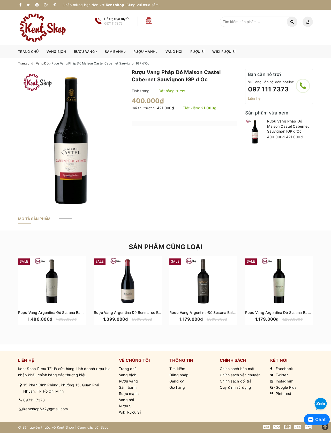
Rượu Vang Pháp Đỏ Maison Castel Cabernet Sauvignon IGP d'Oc (288, 126)
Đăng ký (176, 381)
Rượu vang (85, 51)
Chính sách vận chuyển (240, 375)
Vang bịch (56, 51)
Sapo (105, 427)
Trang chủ (28, 51)
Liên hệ (254, 98)
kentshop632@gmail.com (45, 409)
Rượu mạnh (144, 51)
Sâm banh (114, 51)
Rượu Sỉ (197, 51)
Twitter (281, 375)
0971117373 (34, 400)
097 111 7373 (268, 89)
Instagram (284, 381)
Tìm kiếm (177, 368)
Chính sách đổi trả (236, 381)
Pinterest (283, 393)
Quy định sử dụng (235, 387)
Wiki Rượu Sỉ (224, 51)
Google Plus (285, 387)
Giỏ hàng (177, 387)
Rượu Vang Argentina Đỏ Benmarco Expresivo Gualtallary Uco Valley (153, 312)
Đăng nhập (179, 375)
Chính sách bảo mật (237, 368)
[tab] (34, 219)
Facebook (284, 368)
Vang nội (174, 51)
